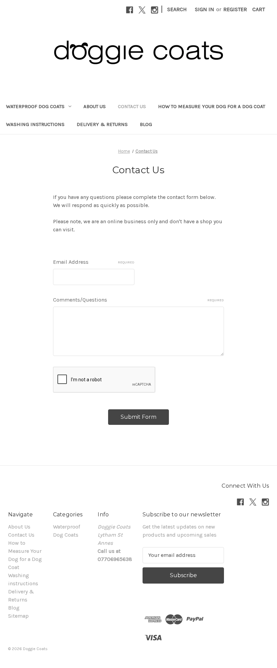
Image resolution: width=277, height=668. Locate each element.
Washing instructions (35, 124)
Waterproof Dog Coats (35, 106)
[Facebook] (129, 10)
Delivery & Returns (102, 124)
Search (177, 9)
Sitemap (18, 616)
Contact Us (132, 106)
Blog (146, 124)
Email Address (93, 262)
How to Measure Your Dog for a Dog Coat (211, 106)
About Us (94, 106)
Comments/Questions (138, 300)
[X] (142, 10)
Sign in (204, 9)
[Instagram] (154, 10)
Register (235, 9)
